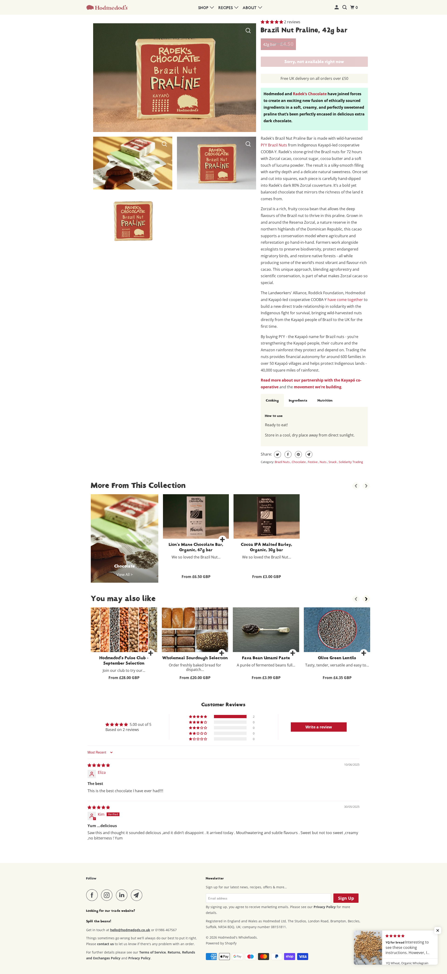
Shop (204, 8)
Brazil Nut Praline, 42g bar (304, 30)
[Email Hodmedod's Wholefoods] (138, 895)
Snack (332, 462)
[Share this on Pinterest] (298, 454)
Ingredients (298, 400)
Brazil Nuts (282, 462)
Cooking (272, 400)
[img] (99, 765)
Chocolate (299, 462)
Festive (313, 462)
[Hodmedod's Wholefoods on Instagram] (108, 895)
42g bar (278, 43)
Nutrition (325, 400)
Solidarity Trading (351, 462)
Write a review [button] (318, 727)
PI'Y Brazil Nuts (274, 145)
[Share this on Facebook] (287, 454)
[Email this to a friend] (308, 454)
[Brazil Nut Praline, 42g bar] (132, 163)
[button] (272, 21)
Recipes (226, 8)
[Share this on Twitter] (277, 454)
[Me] (337, 7)
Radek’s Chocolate (310, 93)
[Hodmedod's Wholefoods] (107, 7)
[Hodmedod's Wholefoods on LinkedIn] (123, 895)
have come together (345, 299)
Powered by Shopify (221, 943)
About (250, 8)
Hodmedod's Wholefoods (237, 937)
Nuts (323, 462)
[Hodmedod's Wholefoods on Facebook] (93, 895)
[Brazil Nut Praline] (174, 77)
